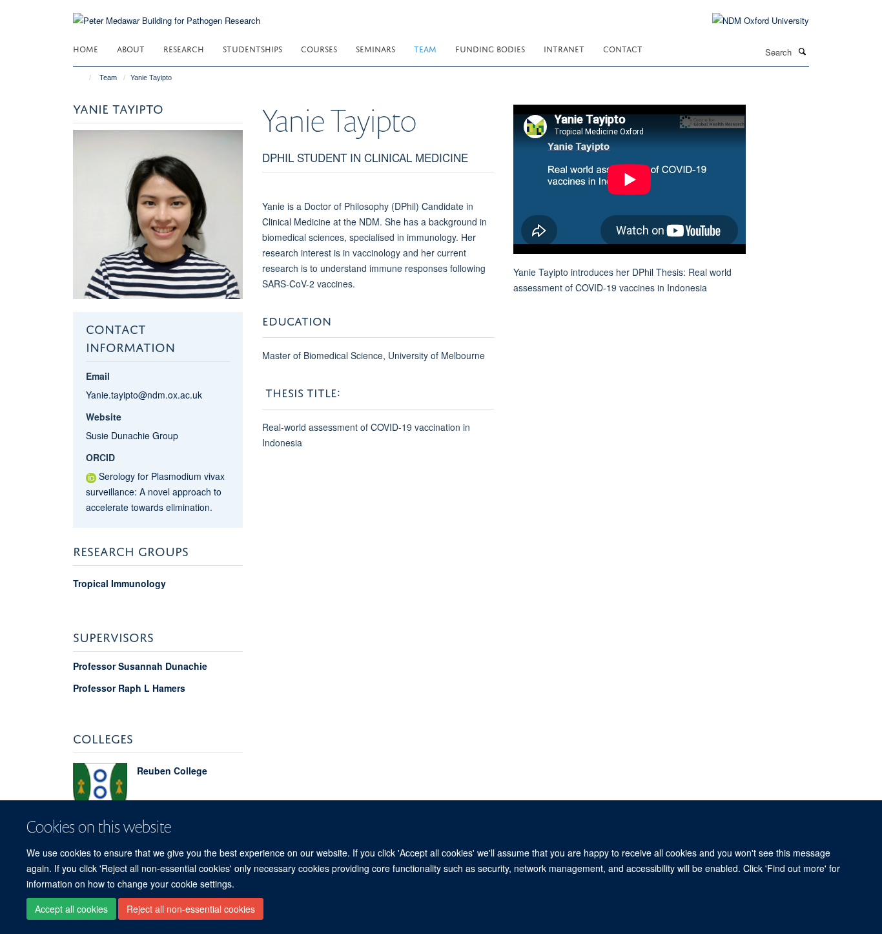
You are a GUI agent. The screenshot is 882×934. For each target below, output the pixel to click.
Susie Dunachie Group (132, 435)
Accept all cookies (71, 908)
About (131, 48)
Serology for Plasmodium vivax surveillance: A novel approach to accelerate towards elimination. (155, 492)
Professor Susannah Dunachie (140, 665)
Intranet (564, 48)
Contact (622, 48)
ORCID (100, 457)
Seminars (375, 48)
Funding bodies (490, 48)
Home (85, 48)
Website (103, 416)
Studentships (252, 48)
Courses (319, 48)
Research (183, 48)
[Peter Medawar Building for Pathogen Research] (166, 12)
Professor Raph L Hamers (129, 687)
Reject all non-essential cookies (191, 908)
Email (98, 375)
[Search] (802, 51)
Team (425, 48)
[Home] (84, 77)
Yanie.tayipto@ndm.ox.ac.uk (144, 394)
